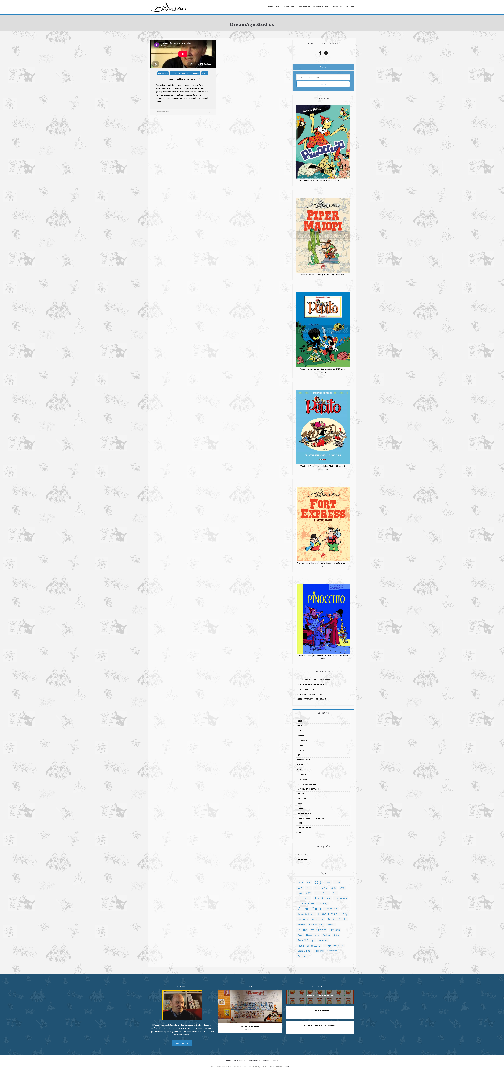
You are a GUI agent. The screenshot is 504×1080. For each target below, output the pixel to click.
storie (299, 823)
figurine (300, 735)
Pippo (300, 935)
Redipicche (323, 940)
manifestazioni (303, 760)
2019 (324, 887)
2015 (337, 882)
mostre (299, 765)
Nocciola (301, 924)
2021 (342, 887)
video (204, 73)
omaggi (299, 769)
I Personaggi (302, 740)
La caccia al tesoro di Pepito (309, 694)
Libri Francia (302, 859)
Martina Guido (337, 919)
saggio (299, 808)
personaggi (301, 774)
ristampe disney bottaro (334, 945)
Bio (277, 7)
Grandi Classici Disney (332, 914)
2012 (309, 882)
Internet (300, 745)
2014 (328, 882)
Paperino (331, 924)
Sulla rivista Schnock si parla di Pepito (314, 679)
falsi (298, 731)
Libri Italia (301, 855)
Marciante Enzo (318, 919)
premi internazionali (306, 784)
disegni (299, 721)
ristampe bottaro (309, 945)
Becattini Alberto (304, 898)
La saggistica (337, 7)
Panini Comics (316, 924)
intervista (163, 73)
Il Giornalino (303, 919)
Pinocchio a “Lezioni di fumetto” (311, 684)
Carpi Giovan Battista (306, 903)
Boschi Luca (322, 898)
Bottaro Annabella (340, 898)
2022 (300, 893)
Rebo (336, 934)
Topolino (319, 950)
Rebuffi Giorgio (306, 940)
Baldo (335, 893)
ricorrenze (301, 799)
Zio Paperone (303, 956)
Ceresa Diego (322, 903)
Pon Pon (326, 935)
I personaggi (288, 7)
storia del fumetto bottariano (185, 73)
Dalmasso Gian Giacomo (306, 914)
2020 (333, 887)
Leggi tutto (182, 1043)
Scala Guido (304, 950)
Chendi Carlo (309, 909)
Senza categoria (303, 813)
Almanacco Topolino (322, 893)
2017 (308, 887)
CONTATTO (290, 1066)
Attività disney (320, 7)
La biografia (239, 1060)
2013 (318, 882)
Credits (266, 1060)
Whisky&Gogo (332, 951)
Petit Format (302, 779)
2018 (316, 887)
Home (270, 7)
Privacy (276, 1060)
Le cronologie (303, 7)
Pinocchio (335, 929)
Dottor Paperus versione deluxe (311, 699)
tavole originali (304, 828)
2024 (308, 893)
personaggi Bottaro (318, 930)
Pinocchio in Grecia (305, 689)
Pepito (302, 930)
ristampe (300, 803)
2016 (300, 887)
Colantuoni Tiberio (331, 909)
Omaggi (350, 7)
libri (298, 755)
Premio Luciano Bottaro (307, 789)
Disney (299, 726)
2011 (300, 882)
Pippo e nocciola (312, 935)
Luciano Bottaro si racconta (183, 79)
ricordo (300, 794)
